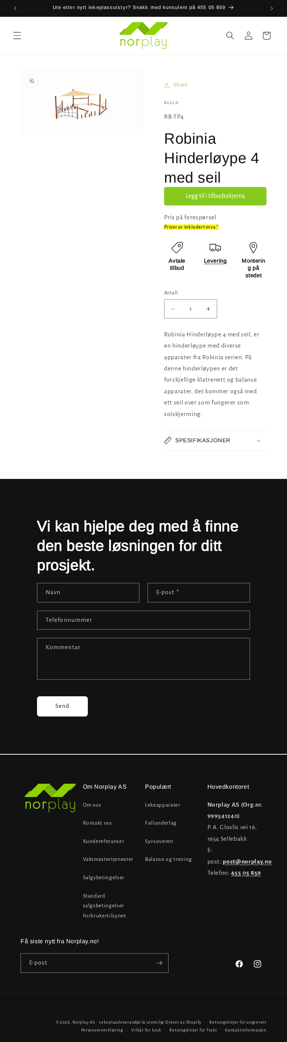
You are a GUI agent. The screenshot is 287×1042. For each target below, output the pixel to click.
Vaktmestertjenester (108, 859)
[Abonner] (159, 963)
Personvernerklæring (102, 1030)
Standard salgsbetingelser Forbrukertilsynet (104, 906)
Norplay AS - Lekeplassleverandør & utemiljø (118, 1022)
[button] (17, 36)
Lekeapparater (162, 805)
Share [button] (180, 85)
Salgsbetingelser (104, 877)
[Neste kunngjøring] (271, 8)
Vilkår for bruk (146, 1030)
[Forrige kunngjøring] (15, 8)
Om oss (92, 805)
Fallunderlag (161, 823)
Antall (171, 293)
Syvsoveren (159, 841)
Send (62, 706)
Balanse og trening (168, 859)
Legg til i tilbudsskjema (215, 196)
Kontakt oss (97, 823)
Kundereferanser (103, 841)
